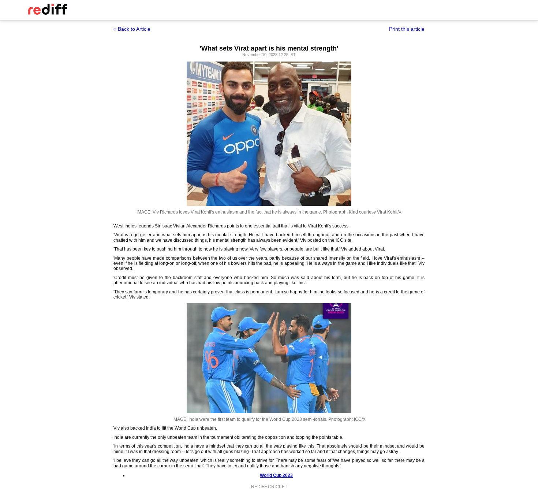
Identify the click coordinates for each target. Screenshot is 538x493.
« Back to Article (131, 29)
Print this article (407, 29)
